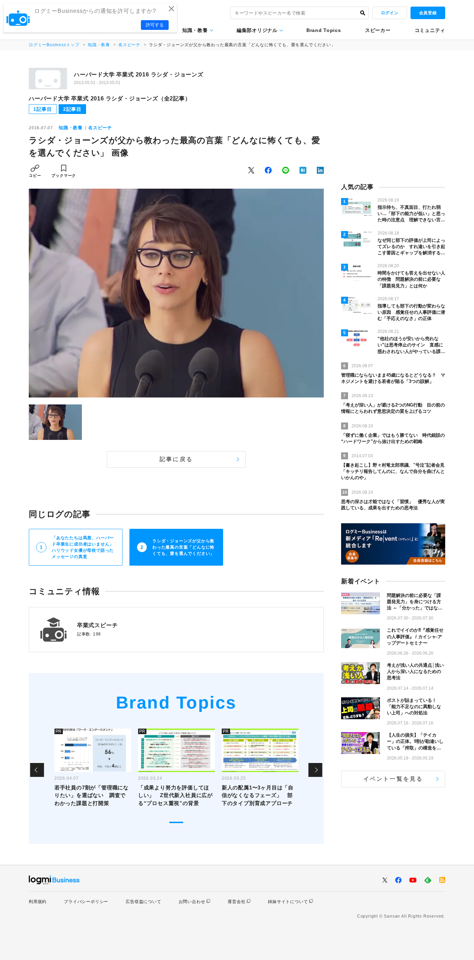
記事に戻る (176, 459)
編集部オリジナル (257, 30)
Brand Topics (323, 30)
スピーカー (378, 30)
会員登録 (428, 12)
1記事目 (42, 109)
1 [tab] (176, 822)
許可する (155, 24)
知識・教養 (195, 30)
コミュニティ (430, 30)
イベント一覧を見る (393, 779)
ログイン (389, 12)
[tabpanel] (93, 770)
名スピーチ (129, 45)
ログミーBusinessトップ (54, 45)
